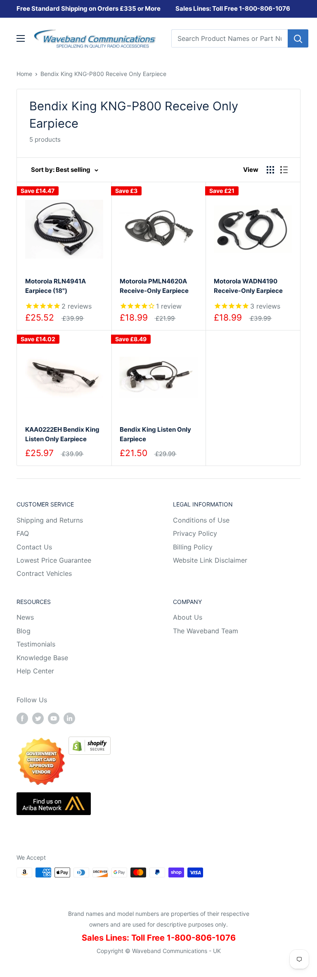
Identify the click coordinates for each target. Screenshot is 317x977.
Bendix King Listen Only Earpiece (155, 434)
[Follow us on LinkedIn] (69, 718)
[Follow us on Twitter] (38, 718)
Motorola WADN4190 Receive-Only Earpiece (248, 286)
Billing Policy (193, 547)
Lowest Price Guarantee (54, 560)
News (25, 617)
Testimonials (36, 644)
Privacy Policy (195, 533)
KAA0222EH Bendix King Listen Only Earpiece (62, 434)
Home (24, 73)
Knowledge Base (42, 658)
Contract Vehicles (44, 573)
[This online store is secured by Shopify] (90, 742)
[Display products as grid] (270, 170)
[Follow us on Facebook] (22, 718)
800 (251, 8)
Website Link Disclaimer (210, 560)
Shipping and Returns (50, 520)
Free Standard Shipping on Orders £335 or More (89, 8)
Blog (24, 631)
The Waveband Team (205, 631)
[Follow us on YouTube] (53, 718)
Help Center (35, 671)
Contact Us (34, 547)
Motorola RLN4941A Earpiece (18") (55, 286)
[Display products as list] (284, 170)
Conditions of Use (201, 520)
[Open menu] (21, 38)
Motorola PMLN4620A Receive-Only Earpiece (154, 286)
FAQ (23, 533)
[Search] (298, 38)
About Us (187, 617)
